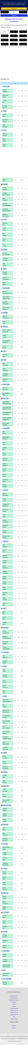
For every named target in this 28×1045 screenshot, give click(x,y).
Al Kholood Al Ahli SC (5, 809)
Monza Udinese (4, 140)
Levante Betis (4, 115)
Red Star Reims (4, 618)
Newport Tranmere (4, 583)
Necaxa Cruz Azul (5, 762)
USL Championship (7, 978)
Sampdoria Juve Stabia (5, 676)
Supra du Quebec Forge (6, 394)
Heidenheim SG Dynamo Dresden (7, 637)
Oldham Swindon (4, 588)
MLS (4, 970)
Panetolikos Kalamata (5, 662)
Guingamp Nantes (5, 623)
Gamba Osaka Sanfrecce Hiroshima (7, 700)
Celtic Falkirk (4, 829)
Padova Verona (4, 692)
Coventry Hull (4, 101)
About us (14, 1027)
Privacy (14, 1025)
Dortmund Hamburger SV (6, 215)
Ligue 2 (4, 608)
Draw (14, 1016)
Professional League (7, 805)
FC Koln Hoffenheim (5, 188)
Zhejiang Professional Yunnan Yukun (7, 413)
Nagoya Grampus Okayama (6, 732)
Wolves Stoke (4, 443)
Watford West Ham (5, 485)
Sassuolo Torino (4, 145)
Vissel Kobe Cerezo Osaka (5, 748)
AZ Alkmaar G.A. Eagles (5, 259)
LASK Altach (4, 322)
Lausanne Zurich (4, 916)
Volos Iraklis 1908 (5, 656)
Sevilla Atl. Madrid (5, 126)
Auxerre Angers (4, 229)
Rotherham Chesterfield (5, 556)
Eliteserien (5, 772)
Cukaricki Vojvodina (5, 853)
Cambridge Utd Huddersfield (6, 505)
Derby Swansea (4, 432)
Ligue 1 (4, 219)
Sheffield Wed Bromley (5, 526)
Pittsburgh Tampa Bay (5, 983)
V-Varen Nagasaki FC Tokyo (6, 716)
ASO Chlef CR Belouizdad (6, 278)
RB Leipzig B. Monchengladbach (7, 204)
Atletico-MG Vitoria (5, 355)
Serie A (4, 130)
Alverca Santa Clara (5, 790)
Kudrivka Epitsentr (4, 955)
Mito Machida (4, 706)
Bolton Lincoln (4, 454)
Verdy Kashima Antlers (6, 743)
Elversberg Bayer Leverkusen (6, 194)
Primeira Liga (6, 786)
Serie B (4, 359)
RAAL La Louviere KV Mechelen (6, 331)
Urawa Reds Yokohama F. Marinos (7, 737)
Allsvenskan (5, 893)
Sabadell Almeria (4, 872)
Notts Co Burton (4, 515)
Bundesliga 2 (5, 627)
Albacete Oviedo (4, 878)
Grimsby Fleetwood (5, 577)
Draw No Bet (14, 1019)
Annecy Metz (4, 612)
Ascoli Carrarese (4, 681)
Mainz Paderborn (5, 199)
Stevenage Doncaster (5, 531)
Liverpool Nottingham (5, 90)
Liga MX (5, 752)
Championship (6, 428)
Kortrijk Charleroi (4, 336)
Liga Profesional (6, 288)
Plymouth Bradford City (5, 521)
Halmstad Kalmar (4, 908)
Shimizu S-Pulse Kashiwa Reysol (6, 711)
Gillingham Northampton (5, 572)
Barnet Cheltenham (5, 545)
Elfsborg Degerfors (4, 897)
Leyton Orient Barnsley (5, 510)
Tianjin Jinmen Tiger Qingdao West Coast (7, 408)
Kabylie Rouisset (4, 283)
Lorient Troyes (4, 240)
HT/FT (14, 1004)
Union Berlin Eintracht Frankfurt (6, 210)
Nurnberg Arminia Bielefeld (6, 648)
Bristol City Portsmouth (5, 459)
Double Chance (14, 1008)
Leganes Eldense (4, 883)
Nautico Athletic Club (5, 369)
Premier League (6, 86)
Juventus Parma (4, 180)
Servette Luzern (4, 922)
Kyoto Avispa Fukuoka (6, 727)
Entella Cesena (4, 670)
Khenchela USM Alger (5, 273)
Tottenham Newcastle (5, 106)
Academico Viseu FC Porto (6, 801)
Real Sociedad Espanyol (5, 120)
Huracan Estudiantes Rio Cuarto (7, 292)
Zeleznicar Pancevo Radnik (6, 848)
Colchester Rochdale (5, 561)
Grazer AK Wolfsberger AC (6, 317)
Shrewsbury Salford (5, 593)
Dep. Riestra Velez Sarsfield (5, 303)
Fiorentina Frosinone (5, 134)
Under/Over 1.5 (14, 1010)
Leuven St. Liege (4, 347)
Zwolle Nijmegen (4, 264)
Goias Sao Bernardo (5, 364)
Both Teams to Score (14, 1000)
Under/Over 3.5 (14, 1014)
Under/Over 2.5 (14, 1012)
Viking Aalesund (4, 781)
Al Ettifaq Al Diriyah (5, 815)
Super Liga (5, 843)
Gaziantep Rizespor (5, 946)
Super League (6, 398)
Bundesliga (5, 184)
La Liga (4, 110)
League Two (5, 541)
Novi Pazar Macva (5, 858)
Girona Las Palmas (5, 888)
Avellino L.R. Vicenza (5, 686)
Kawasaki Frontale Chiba (6, 721)
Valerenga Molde (4, 776)
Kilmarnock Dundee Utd (5, 839)
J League (5, 696)
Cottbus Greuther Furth (6, 632)
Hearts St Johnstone (5, 834)
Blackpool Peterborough (5, 494)
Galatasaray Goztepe (5, 941)
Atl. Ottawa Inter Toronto (5, 388)
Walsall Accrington (5, 598)
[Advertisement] (14, 63)
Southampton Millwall (5, 480)
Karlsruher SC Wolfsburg (5, 642)
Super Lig (5, 931)
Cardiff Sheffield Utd (5, 464)
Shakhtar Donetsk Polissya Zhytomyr (6, 965)
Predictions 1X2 (14, 995)
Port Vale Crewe (4, 551)
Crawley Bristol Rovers (5, 567)
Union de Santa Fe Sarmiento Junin (6, 297)
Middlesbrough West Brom (6, 438)
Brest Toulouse (4, 234)
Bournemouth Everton (5, 96)
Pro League (5, 326)
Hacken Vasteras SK (5, 902)
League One (5, 490)
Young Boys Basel (5, 927)
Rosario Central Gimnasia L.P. (6, 308)
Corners (14, 1006)
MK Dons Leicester (4, 499)
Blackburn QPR (5, 448)
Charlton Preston (4, 470)
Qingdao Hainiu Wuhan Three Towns (7, 402)
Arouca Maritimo (4, 795)
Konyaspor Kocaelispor (5, 936)
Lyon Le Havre (4, 245)
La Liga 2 (5, 868)
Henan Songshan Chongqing (6, 424)
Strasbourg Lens (5, 224)
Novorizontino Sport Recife (5, 374)
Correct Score (14, 998)
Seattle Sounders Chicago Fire (6, 974)
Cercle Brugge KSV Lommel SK (6, 341)
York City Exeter (4, 604)
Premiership (5, 824)
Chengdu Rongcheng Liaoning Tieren (7, 418)
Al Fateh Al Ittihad (4, 820)
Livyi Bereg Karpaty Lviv (5, 960)
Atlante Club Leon (5, 757)
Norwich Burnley (4, 475)
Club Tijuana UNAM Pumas (5, 767)
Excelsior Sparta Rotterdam (6, 253)
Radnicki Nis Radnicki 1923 (5, 864)
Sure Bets (14, 1002)
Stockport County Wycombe (6, 537)
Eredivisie (5, 249)
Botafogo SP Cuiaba (5, 380)
